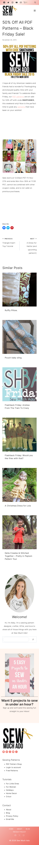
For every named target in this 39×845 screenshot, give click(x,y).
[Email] (21, 2)
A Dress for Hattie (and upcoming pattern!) (32, 246)
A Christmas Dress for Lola (18, 506)
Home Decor (11, 793)
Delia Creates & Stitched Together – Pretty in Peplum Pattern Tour (18, 556)
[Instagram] (12, 2)
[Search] (33, 639)
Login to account (13, 767)
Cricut (8, 796)
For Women (11, 787)
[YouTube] (16, 2)
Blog (8, 813)
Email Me (10, 819)
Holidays (10, 790)
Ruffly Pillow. (11, 310)
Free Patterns (12, 771)
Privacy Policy (12, 816)
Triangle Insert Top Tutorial (8, 242)
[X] (19, 835)
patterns (21, 107)
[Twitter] (8, 2)
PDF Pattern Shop (14, 764)
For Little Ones (12, 784)
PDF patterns (18, 97)
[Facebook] (4, 2)
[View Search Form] (35, 2)
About (8, 810)
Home (11, 829)
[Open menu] (35, 10)
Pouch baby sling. (13, 358)
